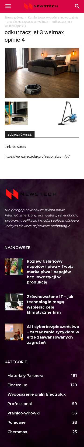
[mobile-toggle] (7, 6)
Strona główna (14, 17)
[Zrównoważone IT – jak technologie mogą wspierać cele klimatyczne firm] (14, 302)
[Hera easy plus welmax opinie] (67, 124)
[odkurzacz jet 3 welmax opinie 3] (16, 124)
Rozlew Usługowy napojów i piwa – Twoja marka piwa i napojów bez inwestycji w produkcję (50, 272)
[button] (77, 6)
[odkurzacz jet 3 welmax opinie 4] (42, 97)
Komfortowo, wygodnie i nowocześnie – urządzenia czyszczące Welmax (41, 19)
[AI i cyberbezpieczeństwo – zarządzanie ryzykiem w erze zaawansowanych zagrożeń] (14, 332)
